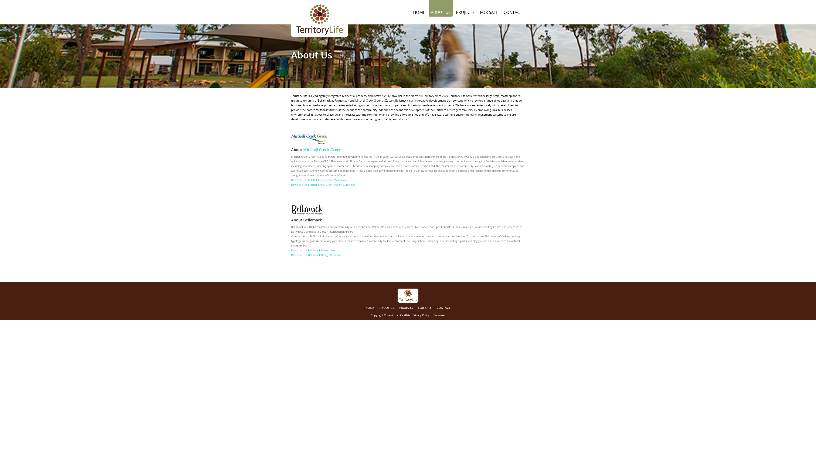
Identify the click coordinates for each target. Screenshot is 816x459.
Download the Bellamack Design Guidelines (317, 255)
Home (419, 12)
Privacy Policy (421, 315)
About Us (440, 12)
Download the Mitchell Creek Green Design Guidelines (323, 185)
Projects (465, 12)
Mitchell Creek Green (322, 149)
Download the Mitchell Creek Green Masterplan (319, 180)
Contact (513, 12)
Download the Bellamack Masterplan (313, 250)
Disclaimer (438, 315)
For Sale (489, 12)
